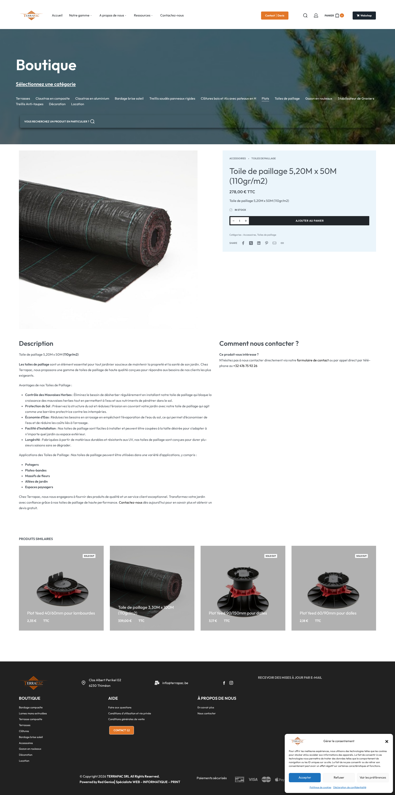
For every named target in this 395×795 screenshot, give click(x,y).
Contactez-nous (130, 502)
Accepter (305, 777)
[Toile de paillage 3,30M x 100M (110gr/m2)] (152, 588)
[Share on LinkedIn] (259, 243)
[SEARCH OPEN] (305, 15)
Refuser (339, 777)
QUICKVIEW (60, 606)
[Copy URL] (282, 243)
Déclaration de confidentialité (349, 787)
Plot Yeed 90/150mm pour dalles (238, 613)
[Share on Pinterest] (266, 243)
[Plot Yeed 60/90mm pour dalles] (334, 588)
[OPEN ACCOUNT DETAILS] (316, 15)
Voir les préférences (373, 777)
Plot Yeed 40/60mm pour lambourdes (61, 613)
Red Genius (106, 782)
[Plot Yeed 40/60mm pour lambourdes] (61, 588)
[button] (387, 741)
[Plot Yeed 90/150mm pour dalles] (243, 588)
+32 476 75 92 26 (245, 366)
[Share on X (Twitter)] (251, 243)
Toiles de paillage (263, 158)
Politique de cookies (320, 787)
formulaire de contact (313, 360)
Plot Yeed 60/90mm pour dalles (328, 613)
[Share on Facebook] (243, 243)
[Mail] (274, 243)
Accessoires (237, 158)
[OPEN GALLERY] (108, 239)
